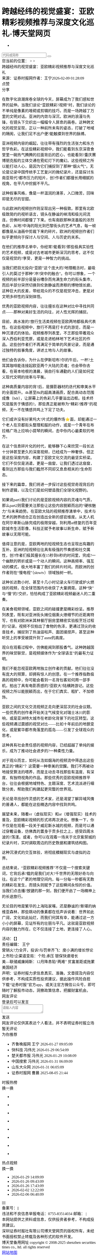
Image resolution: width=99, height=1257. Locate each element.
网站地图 (9, 1253)
